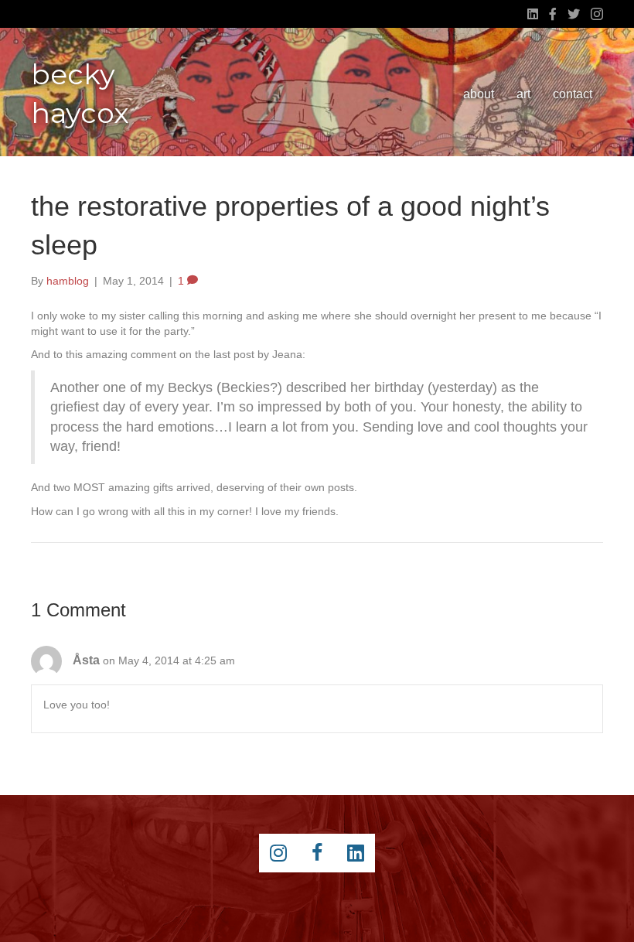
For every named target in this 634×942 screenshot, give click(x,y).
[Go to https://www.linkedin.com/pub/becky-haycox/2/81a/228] (355, 853)
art (523, 94)
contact (572, 94)
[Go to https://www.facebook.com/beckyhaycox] (317, 853)
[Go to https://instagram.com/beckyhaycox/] (278, 853)
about (478, 94)
